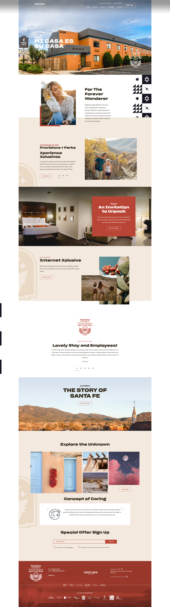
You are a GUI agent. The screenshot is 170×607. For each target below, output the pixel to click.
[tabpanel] (85, 37)
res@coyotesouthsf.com (58, 571)
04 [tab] (89, 368)
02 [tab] (37, 58)
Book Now (129, 5)
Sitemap (95, 585)
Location (119, 7)
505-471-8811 (118, 3)
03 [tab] (41, 58)
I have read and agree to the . (63, 547)
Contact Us (51, 575)
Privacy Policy (70, 547)
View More (45, 176)
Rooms (88, 7)
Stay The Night (114, 228)
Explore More (85, 403)
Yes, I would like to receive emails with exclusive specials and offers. (94, 547)
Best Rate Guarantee (106, 3)
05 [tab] (93, 368)
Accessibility (79, 585)
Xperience (111, 7)
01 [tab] (34, 58)
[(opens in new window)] (85, 327)
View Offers (46, 277)
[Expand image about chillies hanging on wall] (56, 472)
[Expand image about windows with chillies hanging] (95, 462)
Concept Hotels (65, 584)
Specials (102, 7)
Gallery (95, 7)
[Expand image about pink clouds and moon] (124, 468)
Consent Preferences (103, 585)
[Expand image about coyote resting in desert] (95, 482)
